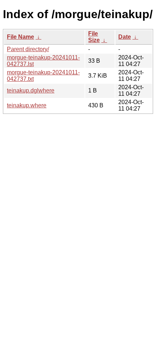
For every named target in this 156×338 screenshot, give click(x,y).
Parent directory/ (28, 49)
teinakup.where (26, 105)
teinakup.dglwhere (30, 90)
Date (124, 37)
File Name (20, 37)
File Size (94, 36)
